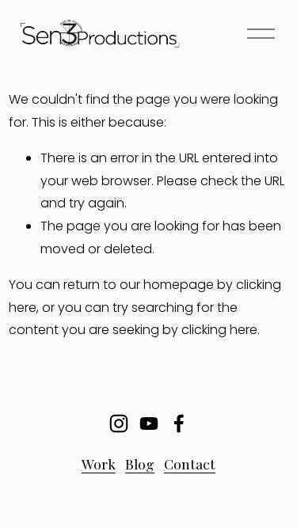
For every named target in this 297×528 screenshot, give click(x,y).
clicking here (219, 330)
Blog (139, 463)
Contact (189, 463)
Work (99, 463)
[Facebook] (178, 423)
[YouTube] (148, 423)
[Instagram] (118, 423)
